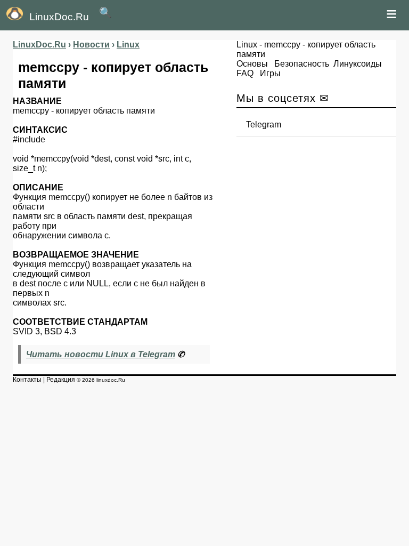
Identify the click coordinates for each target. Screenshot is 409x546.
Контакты (27, 379)
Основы (252, 63)
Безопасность (301, 63)
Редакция (60, 379)
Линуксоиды (357, 63)
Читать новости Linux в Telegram (100, 354)
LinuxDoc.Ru (59, 16)
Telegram (263, 124)
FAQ (244, 73)
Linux (246, 44)
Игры (270, 73)
